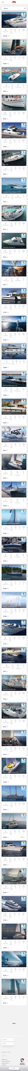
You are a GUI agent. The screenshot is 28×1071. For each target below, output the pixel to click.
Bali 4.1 (5, 827)
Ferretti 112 (6, 26)
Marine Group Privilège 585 (10, 772)
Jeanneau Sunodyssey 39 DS (11, 523)
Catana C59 (6, 330)
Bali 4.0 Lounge (7, 413)
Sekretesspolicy (5, 1063)
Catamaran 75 (7, 496)
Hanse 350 (6, 440)
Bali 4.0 (5, 468)
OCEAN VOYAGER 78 (9, 54)
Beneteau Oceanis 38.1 (9, 689)
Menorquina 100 (7, 109)
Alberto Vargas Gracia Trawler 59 (12, 855)
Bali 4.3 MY (6, 302)
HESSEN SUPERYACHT (9, 910)
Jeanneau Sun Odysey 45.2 (10, 993)
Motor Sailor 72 (7, 744)
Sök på (6, 8)
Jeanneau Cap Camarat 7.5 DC (12, 192)
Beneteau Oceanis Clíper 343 (11, 965)
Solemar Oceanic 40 (8, 661)
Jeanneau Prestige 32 (9, 247)
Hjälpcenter (4, 1059)
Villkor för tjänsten (6, 1061)
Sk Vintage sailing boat (9, 275)
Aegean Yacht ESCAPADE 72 (11, 606)
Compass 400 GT (8, 81)
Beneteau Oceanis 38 (9, 219)
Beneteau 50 (6, 579)
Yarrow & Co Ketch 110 (9, 800)
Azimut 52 (5, 634)
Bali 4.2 (5, 938)
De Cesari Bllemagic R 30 (10, 385)
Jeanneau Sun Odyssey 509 (10, 883)
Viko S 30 (5, 164)
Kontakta (4, 1065)
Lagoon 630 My (7, 358)
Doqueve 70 (6, 137)
